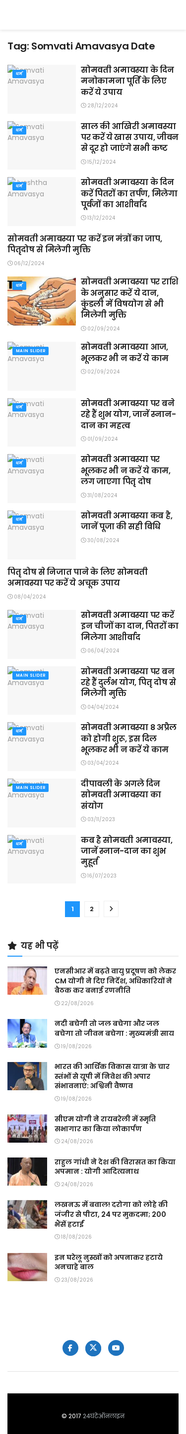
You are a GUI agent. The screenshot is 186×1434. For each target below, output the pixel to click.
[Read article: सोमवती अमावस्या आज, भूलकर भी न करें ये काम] (41, 366)
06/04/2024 (102, 650)
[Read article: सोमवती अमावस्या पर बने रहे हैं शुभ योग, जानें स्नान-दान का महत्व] (41, 422)
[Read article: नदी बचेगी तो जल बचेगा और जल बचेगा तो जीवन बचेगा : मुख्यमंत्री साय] (27, 1033)
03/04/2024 (102, 763)
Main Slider (30, 351)
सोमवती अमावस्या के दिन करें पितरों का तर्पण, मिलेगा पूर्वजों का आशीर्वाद (129, 193)
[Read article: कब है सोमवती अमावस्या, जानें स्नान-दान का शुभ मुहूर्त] (41, 859)
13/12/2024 (100, 218)
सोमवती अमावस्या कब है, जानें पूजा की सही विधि (126, 521)
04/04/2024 (102, 707)
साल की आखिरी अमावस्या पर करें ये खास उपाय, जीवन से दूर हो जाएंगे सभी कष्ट (130, 137)
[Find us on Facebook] (70, 1348)
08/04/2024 (29, 597)
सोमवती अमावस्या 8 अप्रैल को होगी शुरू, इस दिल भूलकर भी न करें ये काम (128, 738)
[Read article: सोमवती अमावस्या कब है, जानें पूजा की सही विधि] (41, 534)
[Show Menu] (174, 15)
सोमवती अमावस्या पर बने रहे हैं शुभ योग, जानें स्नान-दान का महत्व (128, 414)
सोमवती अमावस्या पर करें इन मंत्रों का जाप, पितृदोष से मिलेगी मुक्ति (84, 244)
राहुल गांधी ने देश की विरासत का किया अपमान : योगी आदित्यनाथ (115, 1167)
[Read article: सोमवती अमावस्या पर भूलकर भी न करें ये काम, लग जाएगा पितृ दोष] (41, 478)
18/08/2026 (76, 1237)
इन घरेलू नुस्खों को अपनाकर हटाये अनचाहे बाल (109, 1262)
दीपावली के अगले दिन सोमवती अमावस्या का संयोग (121, 795)
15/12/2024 (101, 162)
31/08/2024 (101, 495)
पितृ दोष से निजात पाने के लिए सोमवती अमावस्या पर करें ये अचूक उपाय (77, 577)
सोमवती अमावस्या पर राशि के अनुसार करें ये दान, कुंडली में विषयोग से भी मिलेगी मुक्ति (129, 298)
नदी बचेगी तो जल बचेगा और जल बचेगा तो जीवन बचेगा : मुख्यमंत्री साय (114, 1028)
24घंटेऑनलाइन (103, 1416)
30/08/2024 (102, 540)
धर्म (19, 74)
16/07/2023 (101, 875)
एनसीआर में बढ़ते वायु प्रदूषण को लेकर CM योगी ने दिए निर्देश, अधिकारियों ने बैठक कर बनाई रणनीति (115, 980)
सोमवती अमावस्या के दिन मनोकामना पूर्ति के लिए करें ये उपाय (127, 81)
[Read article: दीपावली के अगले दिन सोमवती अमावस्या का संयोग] (41, 803)
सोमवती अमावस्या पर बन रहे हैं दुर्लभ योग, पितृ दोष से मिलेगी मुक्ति (128, 682)
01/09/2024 (102, 439)
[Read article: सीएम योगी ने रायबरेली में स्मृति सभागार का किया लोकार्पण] (27, 1128)
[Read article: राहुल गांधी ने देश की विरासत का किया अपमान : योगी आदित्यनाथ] (27, 1171)
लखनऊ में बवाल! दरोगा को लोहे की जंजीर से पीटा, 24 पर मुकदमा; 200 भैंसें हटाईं (111, 1214)
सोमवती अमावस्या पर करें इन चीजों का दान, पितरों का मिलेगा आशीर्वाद (130, 626)
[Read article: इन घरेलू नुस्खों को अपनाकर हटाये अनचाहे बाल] (27, 1267)
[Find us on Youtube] (116, 1348)
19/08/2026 (76, 1046)
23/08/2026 (76, 1280)
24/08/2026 (76, 1141)
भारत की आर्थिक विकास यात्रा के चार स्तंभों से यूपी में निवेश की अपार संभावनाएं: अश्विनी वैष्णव (112, 1076)
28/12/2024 (102, 105)
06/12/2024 (28, 263)
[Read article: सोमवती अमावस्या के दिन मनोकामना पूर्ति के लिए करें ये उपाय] (41, 89)
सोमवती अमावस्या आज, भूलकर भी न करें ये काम (125, 352)
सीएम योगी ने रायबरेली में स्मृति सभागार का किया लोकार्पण (105, 1124)
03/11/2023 (100, 819)
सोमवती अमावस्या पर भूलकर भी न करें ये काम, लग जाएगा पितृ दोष (126, 470)
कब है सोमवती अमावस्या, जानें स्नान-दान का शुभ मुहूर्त (126, 851)
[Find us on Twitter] (93, 1348)
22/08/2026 (77, 1003)
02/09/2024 (103, 328)
